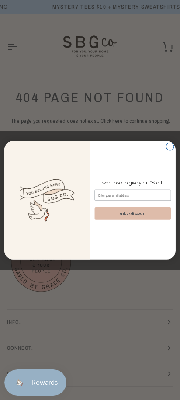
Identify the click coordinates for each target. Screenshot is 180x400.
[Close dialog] (170, 146)
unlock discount (132, 213)
